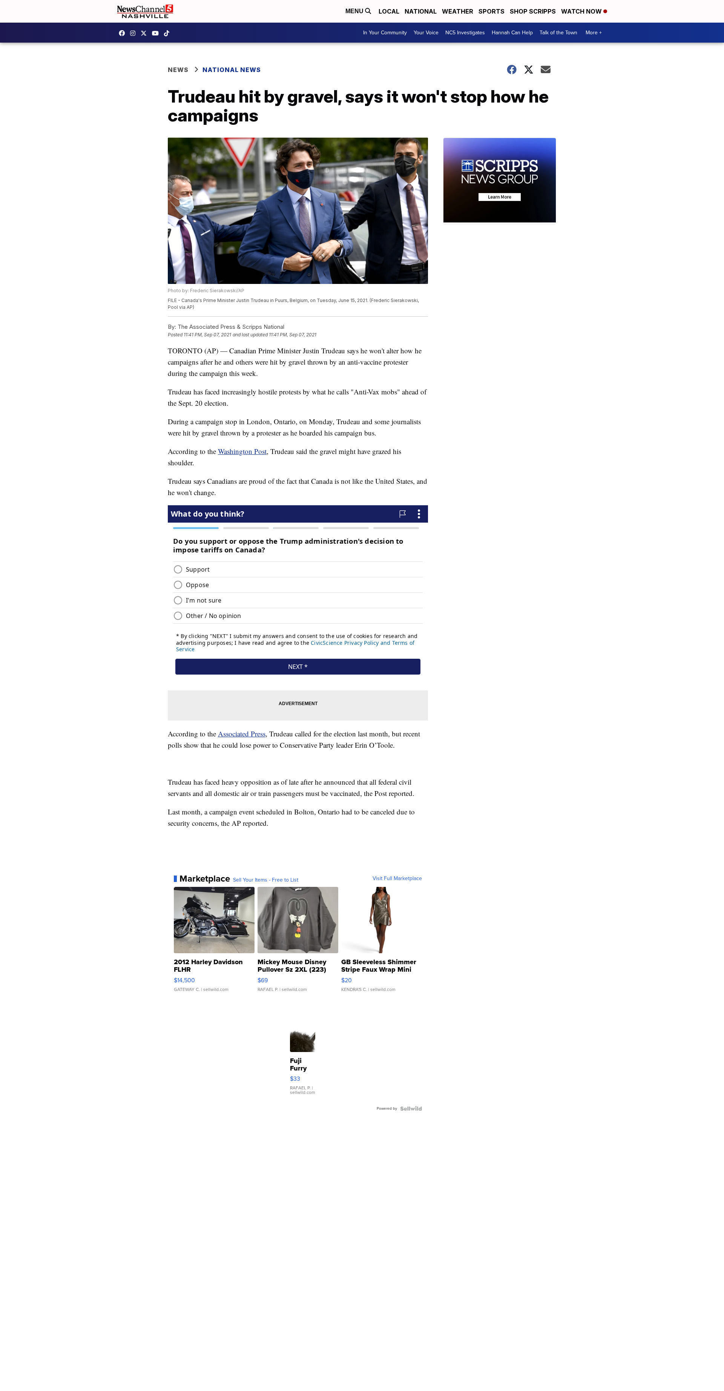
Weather (457, 11)
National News (231, 70)
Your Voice (426, 33)
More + (594, 33)
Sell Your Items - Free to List (265, 880)
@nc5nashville (168, 33)
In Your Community (385, 33)
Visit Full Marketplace (397, 878)
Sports (492, 11)
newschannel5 (124, 33)
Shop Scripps (533, 11)
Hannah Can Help (512, 33)
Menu (355, 11)
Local (389, 11)
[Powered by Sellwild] (411, 1108)
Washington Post (242, 451)
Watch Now (582, 11)
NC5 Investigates (465, 33)
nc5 (145, 33)
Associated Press (241, 733)
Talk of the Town (558, 33)
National (421, 11)
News (178, 70)
